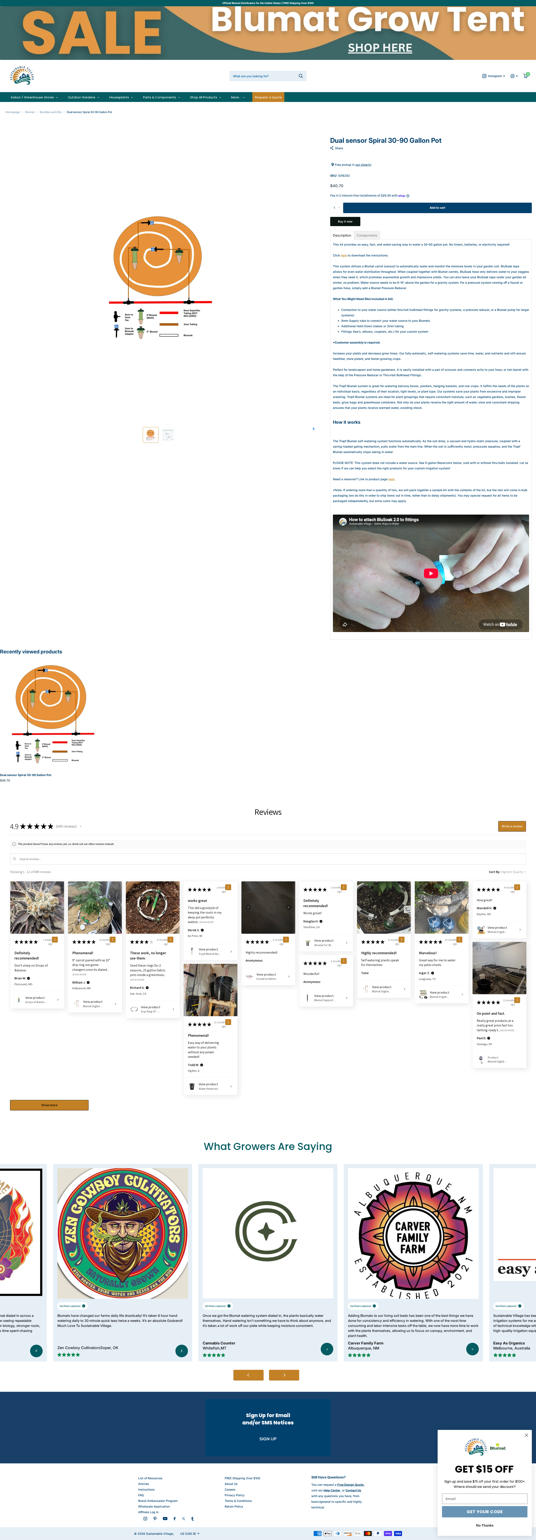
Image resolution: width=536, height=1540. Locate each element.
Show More (79, 974)
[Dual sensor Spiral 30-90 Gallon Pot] (52, 712)
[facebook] (175, 1518)
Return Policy (234, 1506)
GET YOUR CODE (485, 1512)
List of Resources (150, 1478)
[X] (183, 1518)
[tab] (342, 235)
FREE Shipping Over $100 (242, 1478)
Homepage (12, 112)
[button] (314, 429)
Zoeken (301, 76)
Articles (143, 1484)
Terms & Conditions (238, 1501)
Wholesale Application (154, 1506)
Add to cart (437, 207)
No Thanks (484, 1525)
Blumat (29, 112)
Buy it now (345, 221)
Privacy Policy (235, 1495)
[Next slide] (284, 1375)
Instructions (146, 1489)
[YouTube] (165, 1518)
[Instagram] (145, 1519)
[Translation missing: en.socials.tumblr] (192, 1519)
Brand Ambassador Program (158, 1501)
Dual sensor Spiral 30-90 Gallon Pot (25, 775)
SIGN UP (268, 1439)
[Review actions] (55, 940)
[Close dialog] (526, 1435)
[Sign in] (514, 76)
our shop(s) (363, 164)
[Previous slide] (248, 1375)
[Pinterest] (155, 1519)
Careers (230, 1489)
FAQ (141, 1495)
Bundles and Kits (50, 112)
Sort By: (494, 872)
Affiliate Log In (148, 1512)
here (344, 255)
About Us (231, 1484)
